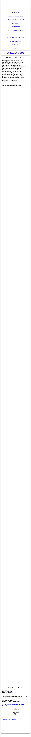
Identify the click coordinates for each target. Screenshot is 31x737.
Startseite (15, 12)
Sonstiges (15, 44)
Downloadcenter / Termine (15, 37)
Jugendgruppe (15, 26)
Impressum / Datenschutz (15, 48)
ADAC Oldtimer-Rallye (15, 16)
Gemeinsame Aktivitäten (15, 30)
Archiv (15, 34)
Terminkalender (15, 41)
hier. (17, 80)
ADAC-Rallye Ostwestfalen (15, 19)
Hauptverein (15, 23)
